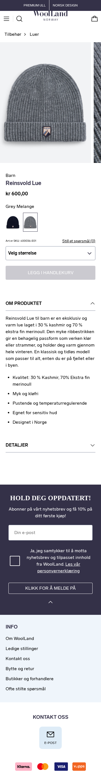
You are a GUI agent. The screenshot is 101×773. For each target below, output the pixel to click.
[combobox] (50, 253)
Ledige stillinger (22, 648)
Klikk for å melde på (50, 588)
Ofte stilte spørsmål (26, 688)
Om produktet (24, 303)
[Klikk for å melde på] (50, 602)
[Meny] (6, 19)
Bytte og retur (20, 668)
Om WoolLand (20, 638)
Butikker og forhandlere (30, 678)
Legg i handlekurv (51, 272)
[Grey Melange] (30, 222)
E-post (50, 743)
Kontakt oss (18, 658)
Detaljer (17, 445)
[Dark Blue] (13, 222)
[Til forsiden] (67, 18)
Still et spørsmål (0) (78, 241)
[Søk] (19, 19)
